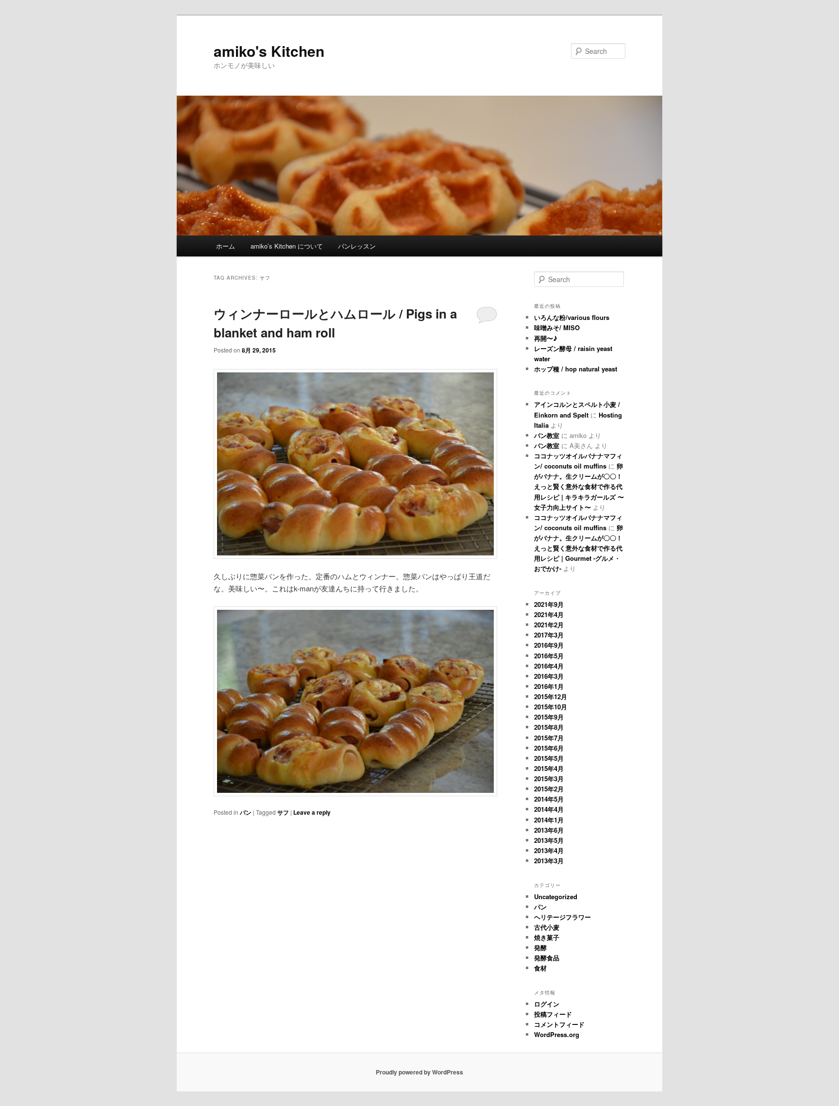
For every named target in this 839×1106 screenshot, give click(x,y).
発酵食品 (546, 957)
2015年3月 (549, 778)
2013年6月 (549, 830)
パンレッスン (357, 246)
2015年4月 (549, 768)
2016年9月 (549, 645)
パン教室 (546, 435)
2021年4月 (549, 614)
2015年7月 (549, 737)
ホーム (225, 246)
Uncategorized (555, 896)
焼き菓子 (546, 937)
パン (246, 812)
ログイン (546, 1003)
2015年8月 (549, 727)
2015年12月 (550, 696)
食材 (540, 967)
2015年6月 (549, 748)
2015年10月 (550, 706)
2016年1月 (549, 686)
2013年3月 (549, 860)
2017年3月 (549, 634)
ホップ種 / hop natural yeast (575, 368)
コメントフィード (559, 1024)
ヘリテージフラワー (562, 917)
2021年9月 (549, 604)
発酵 (540, 947)
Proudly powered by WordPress (419, 1072)
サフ (283, 812)
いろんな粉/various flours (571, 317)
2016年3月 (549, 676)
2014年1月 (549, 819)
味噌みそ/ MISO (557, 327)
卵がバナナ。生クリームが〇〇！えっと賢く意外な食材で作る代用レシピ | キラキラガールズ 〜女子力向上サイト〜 (579, 486)
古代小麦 (546, 927)
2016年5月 (549, 655)
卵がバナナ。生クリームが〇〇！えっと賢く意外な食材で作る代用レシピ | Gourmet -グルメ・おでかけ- (578, 548)
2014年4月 (549, 809)
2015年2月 (549, 788)
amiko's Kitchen (269, 50)
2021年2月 (549, 624)
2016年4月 (549, 665)
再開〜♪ (545, 338)
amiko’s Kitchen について (287, 246)
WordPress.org (556, 1034)
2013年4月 (549, 850)
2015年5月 (549, 758)
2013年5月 (549, 840)
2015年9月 (549, 716)
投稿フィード (553, 1014)
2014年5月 (549, 799)
